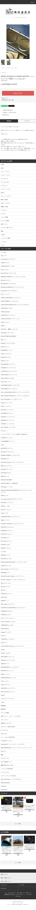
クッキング (7, 67)
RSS (16, 896)
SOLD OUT (18, 93)
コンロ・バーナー (14, 67)
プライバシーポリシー (20, 894)
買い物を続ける (5, 114)
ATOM (19, 896)
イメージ (27, 120)
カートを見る (21, 884)
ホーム (3, 67)
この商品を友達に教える (7, 110)
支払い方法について (12, 892)
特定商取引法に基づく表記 (8, 100)
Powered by (9, 904)
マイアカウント (4, 884)
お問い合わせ (3, 888)
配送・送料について (21, 892)
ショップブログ (29, 894)
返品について (5, 98)
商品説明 (9, 120)
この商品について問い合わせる (9, 112)
